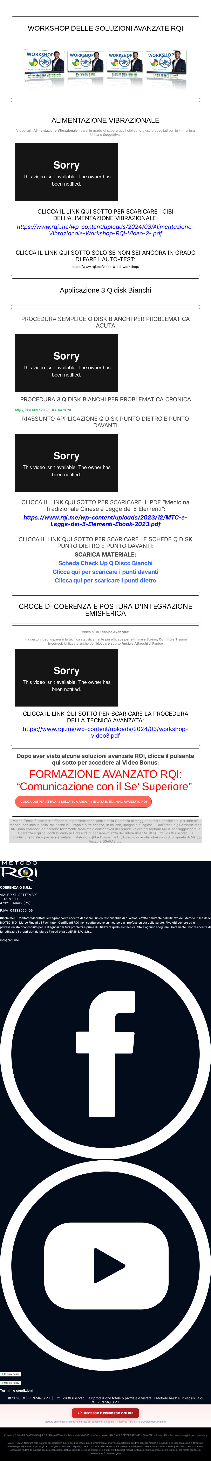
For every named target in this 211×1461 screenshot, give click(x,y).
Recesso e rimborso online (108, 1413)
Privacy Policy (11, 1374)
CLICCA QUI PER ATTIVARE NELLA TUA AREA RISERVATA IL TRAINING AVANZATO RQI (83, 802)
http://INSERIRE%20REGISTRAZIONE (43, 410)
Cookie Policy (11, 1382)
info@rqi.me (9, 940)
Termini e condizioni (16, 1390)
